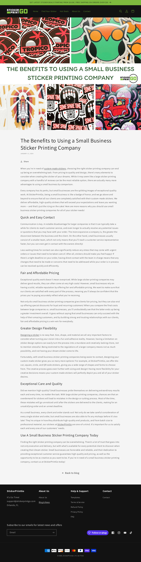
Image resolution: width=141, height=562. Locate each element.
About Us (43, 497)
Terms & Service (78, 502)
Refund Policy (77, 507)
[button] (121, 11)
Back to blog (72, 472)
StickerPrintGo (68, 556)
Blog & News (44, 502)
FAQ (72, 516)
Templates (75, 497)
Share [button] (26, 161)
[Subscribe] (53, 532)
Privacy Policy (77, 512)
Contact (106, 497)
